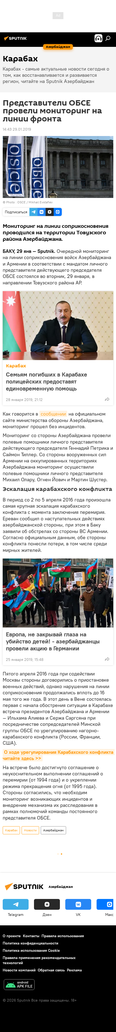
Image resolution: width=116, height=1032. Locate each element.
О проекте (12, 935)
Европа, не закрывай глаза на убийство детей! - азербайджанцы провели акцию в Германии (53, 641)
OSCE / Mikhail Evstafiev (35, 202)
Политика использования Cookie (31, 950)
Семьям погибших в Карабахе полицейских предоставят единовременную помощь (46, 381)
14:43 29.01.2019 (17, 129)
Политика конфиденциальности (30, 943)
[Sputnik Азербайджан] (16, 40)
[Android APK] (19, 985)
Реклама (74, 970)
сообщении (53, 414)
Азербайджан (53, 830)
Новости (30, 830)
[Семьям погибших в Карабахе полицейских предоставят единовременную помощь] (58, 325)
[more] (107, 399)
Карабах (16, 365)
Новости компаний (19, 970)
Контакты (31, 935)
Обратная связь (51, 970)
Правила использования (63, 935)
